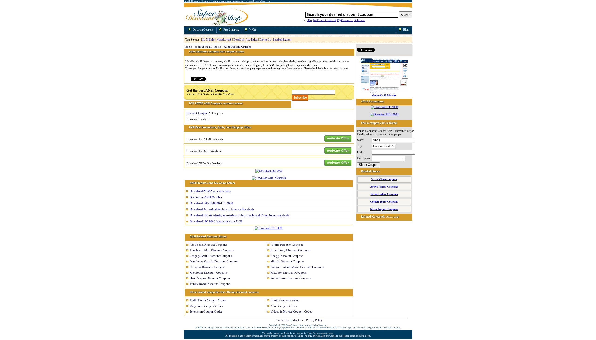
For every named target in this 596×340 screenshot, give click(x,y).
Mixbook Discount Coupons (289, 272)
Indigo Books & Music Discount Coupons (297, 267)
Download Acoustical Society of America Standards (222, 209)
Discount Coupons (203, 29)
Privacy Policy (314, 320)
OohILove (359, 20)
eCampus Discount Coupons (207, 267)
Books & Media (203, 46)
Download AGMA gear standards (210, 191)
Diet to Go (265, 39)
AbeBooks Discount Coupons (208, 244)
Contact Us (282, 320)
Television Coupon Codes (206, 311)
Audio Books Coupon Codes (208, 300)
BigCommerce (345, 20)
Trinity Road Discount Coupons (210, 284)
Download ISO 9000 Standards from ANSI (216, 221)
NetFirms (318, 20)
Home (188, 46)
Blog (406, 29)
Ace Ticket (251, 39)
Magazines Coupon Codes (206, 306)
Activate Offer (338, 138)
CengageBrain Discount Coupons (211, 256)
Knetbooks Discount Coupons (208, 272)
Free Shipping (231, 29)
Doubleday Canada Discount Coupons (214, 261)
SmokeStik (330, 20)
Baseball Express (282, 39)
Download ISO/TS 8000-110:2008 (211, 203)
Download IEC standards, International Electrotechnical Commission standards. (240, 215)
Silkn (309, 20)
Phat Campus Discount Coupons (210, 278)
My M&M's (208, 39)
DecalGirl (238, 39)
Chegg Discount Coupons (287, 256)
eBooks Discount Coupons (287, 261)
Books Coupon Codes (284, 300)
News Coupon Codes (284, 306)
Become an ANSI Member (206, 197)
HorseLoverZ (224, 39)
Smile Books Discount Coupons (291, 278)
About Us (297, 320)
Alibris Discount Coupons (287, 244)
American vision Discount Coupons (212, 250)
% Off (252, 29)
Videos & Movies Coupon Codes (291, 311)
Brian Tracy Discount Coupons (290, 250)
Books (217, 46)
